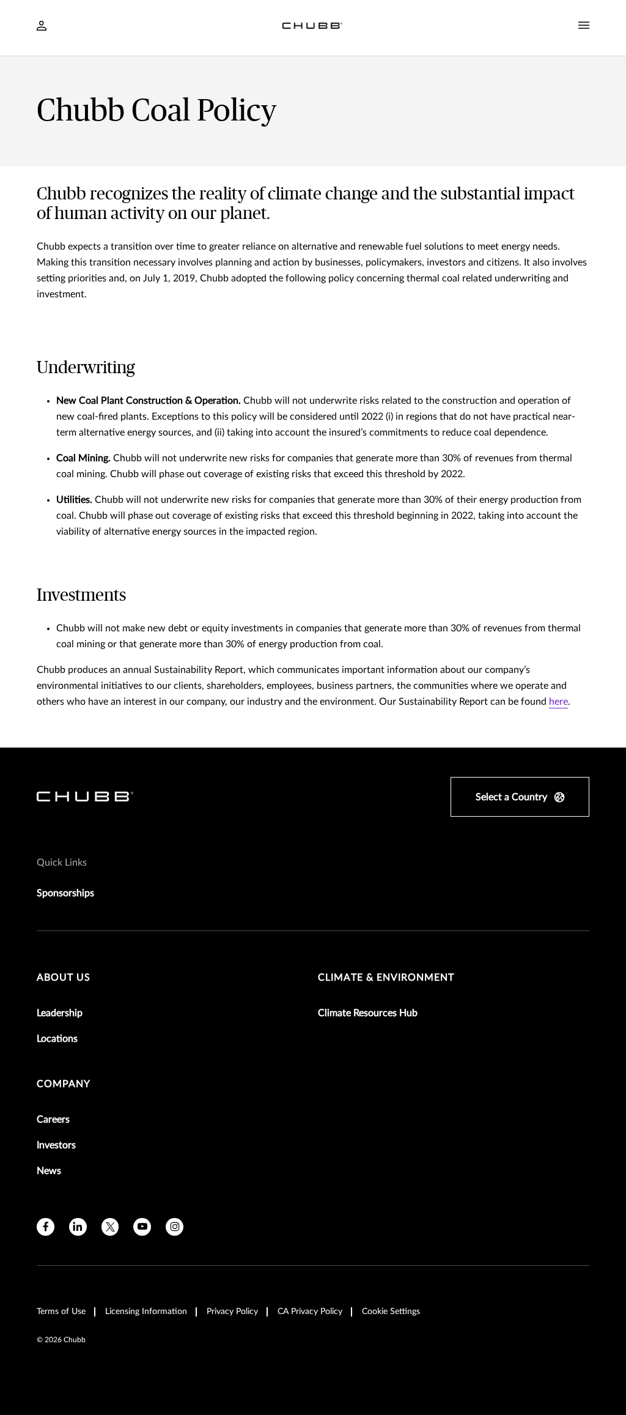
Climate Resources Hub (368, 1013)
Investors (56, 1145)
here (558, 702)
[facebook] (45, 1227)
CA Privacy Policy (310, 1311)
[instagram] (174, 1227)
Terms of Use (61, 1311)
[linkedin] (78, 1227)
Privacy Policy (232, 1311)
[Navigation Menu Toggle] (583, 26)
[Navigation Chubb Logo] (312, 28)
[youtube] (142, 1227)
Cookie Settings (391, 1311)
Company (63, 1084)
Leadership (60, 1013)
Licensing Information (146, 1311)
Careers (53, 1119)
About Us (63, 977)
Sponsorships (65, 893)
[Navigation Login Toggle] (41, 27)
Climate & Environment (386, 977)
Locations (57, 1039)
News (49, 1171)
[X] (110, 1227)
